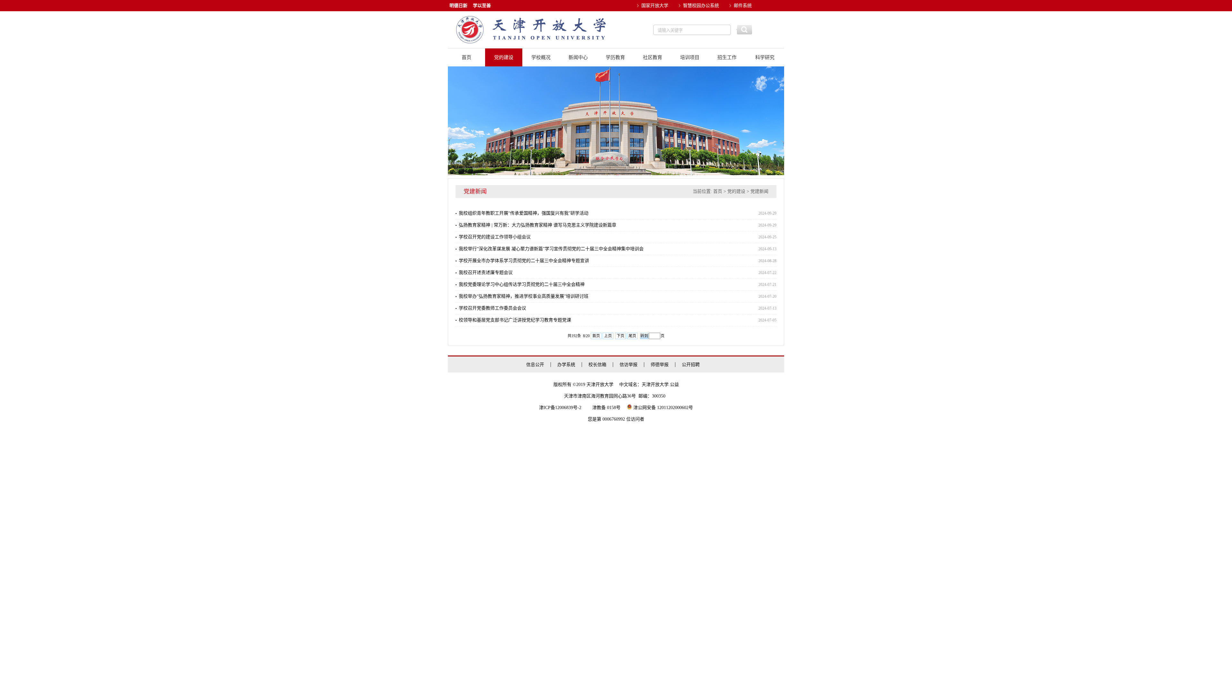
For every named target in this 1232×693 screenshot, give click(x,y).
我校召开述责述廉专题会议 (486, 272)
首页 (466, 57)
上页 (608, 336)
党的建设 (503, 57)
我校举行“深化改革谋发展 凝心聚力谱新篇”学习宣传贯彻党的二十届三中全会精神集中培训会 (551, 248)
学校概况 (541, 57)
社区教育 (652, 57)
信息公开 (535, 364)
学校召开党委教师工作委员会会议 (492, 308)
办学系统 (566, 364)
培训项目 (689, 57)
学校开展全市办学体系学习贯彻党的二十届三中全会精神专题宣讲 (524, 260)
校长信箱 (597, 364)
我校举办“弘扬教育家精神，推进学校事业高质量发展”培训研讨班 (523, 296)
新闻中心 (578, 57)
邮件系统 (743, 5)
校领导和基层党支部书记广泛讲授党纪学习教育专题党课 (515, 320)
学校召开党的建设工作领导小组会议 (495, 237)
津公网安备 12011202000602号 (662, 407)
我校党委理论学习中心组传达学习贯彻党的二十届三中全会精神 (522, 284)
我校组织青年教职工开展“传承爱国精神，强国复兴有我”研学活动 (523, 213)
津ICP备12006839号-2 (560, 407)
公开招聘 (691, 364)
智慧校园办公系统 (701, 5)
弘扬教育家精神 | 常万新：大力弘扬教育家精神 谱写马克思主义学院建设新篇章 (537, 225)
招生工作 (727, 57)
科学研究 (764, 57)
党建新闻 (759, 191)
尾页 (632, 336)
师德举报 (660, 364)
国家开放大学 (654, 5)
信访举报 (628, 364)
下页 (620, 336)
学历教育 (615, 57)
